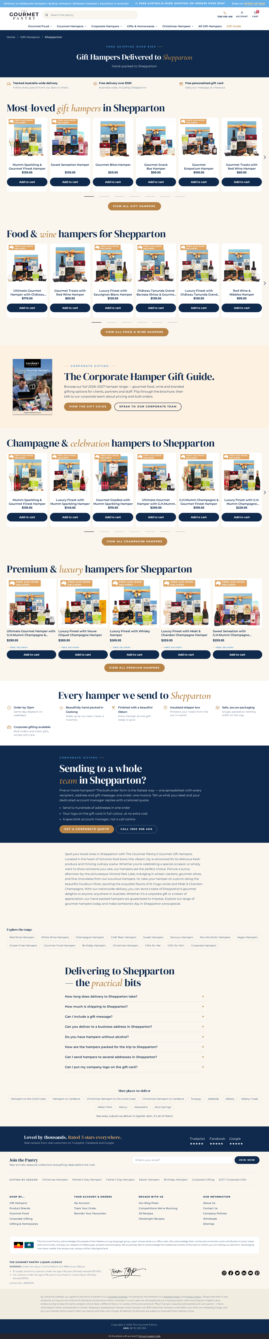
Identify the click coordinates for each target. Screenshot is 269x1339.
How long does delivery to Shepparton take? (101, 996)
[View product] (70, 138)
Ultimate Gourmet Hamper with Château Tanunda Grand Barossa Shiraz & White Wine (27, 296)
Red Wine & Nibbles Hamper (241, 292)
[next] (265, 157)
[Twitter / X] (237, 1273)
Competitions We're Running (158, 1208)
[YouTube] (250, 1273)
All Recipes (146, 1213)
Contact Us (210, 1208)
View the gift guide (88, 406)
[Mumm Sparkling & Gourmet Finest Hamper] (27, 138)
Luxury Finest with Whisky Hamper (130, 633)
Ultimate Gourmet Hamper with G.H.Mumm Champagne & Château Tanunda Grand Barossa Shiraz (31, 633)
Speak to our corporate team (148, 406)
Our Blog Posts (148, 1203)
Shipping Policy (172, 1296)
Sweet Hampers (153, 937)
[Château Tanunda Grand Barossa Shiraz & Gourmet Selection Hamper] (156, 263)
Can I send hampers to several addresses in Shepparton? (111, 1057)
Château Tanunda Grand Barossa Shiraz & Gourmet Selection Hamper (156, 294)
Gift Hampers (30, 37)
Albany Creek (249, 1098)
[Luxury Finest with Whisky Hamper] (134, 603)
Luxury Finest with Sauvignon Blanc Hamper (113, 292)
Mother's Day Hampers (87, 1179)
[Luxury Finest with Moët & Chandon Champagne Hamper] (186, 603)
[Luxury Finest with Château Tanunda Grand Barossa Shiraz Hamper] (199, 263)
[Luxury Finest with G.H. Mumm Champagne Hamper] (242, 473)
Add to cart (32, 654)
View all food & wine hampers (135, 331)
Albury (123, 1107)
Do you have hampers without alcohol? (97, 1037)
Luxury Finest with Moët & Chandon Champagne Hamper (184, 633)
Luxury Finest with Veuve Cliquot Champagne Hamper (80, 633)
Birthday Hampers (94, 945)
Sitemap (208, 1223)
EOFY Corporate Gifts (232, 1179)
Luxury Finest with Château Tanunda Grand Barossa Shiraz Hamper (198, 294)
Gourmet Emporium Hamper (199, 166)
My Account (82, 1203)
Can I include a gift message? (89, 1016)
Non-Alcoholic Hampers (215, 937)
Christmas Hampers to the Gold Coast (111, 1098)
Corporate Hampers (203, 945)
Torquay (196, 1098)
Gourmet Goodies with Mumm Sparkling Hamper (113, 502)
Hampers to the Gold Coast (28, 1098)
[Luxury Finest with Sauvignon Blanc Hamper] (113, 263)
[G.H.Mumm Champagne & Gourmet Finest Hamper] (199, 473)
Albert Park (105, 1107)
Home (11, 37)
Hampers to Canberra (66, 1098)
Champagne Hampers (90, 937)
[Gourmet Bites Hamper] (113, 138)
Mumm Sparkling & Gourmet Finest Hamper (27, 166)
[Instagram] (224, 1273)
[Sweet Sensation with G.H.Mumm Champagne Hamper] (237, 603)
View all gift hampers (134, 206)
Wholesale (210, 1218)
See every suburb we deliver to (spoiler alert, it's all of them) (134, 1116)
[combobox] (90, 15)
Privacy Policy (193, 1296)
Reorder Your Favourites (90, 1213)
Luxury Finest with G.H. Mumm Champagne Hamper (241, 503)
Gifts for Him (176, 945)
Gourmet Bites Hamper (113, 165)
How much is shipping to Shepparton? (96, 1006)
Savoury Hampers (181, 937)
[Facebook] (230, 1273)
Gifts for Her (153, 945)
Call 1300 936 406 (136, 829)
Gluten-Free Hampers (23, 945)
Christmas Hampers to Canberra (163, 1098)
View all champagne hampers (134, 541)
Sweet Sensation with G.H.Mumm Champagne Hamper (231, 633)
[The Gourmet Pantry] (24, 15)
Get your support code (149, 1336)
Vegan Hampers (247, 937)
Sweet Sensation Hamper (70, 165)
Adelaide (213, 1098)
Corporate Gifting (203, 1179)
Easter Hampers (149, 1179)
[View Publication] (32, 387)
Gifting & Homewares (24, 1223)
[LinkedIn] (244, 1273)
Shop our (248, 3)
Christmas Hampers (125, 945)
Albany (230, 1098)
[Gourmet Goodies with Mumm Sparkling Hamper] (113, 473)
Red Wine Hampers (22, 937)
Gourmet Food (19, 1213)
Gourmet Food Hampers (59, 945)
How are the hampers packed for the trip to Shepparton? (111, 1047)
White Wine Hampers (55, 937)
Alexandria (141, 1107)
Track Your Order (85, 1208)
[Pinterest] (257, 1273)
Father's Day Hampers (120, 1179)
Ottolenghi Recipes (152, 1218)
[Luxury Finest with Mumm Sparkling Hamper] (70, 473)
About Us (209, 1203)
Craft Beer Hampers (123, 937)
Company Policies (215, 1213)
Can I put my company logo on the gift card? (101, 1067)
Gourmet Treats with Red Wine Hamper (241, 166)
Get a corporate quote (86, 829)
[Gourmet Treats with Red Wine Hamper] (242, 138)
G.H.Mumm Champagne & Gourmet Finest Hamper (198, 502)
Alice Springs (162, 1107)
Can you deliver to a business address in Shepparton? (108, 1026)
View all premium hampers (134, 667)
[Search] (47, 15)
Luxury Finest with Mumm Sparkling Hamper (70, 502)
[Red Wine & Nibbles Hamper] (242, 263)
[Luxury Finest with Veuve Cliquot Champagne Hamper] (83, 603)
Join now (247, 1160)
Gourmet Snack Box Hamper (156, 166)
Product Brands (20, 1208)
